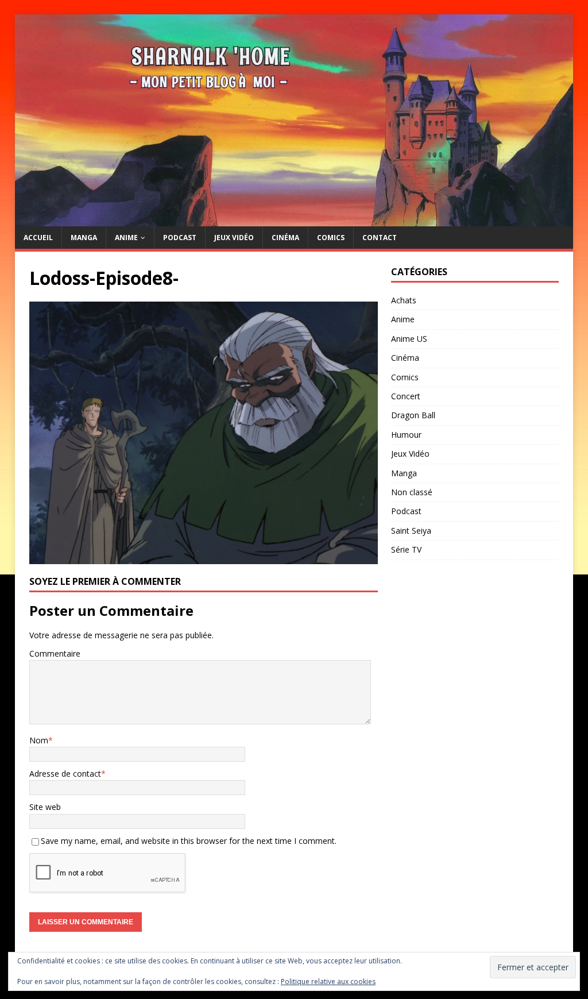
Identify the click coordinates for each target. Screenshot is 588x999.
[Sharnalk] (294, 219)
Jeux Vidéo (234, 237)
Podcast (179, 237)
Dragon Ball (413, 415)
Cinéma (285, 237)
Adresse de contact (65, 773)
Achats (403, 300)
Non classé (411, 492)
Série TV (406, 549)
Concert (405, 396)
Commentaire (54, 653)
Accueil (38, 237)
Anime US (409, 338)
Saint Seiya (411, 530)
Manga (84, 237)
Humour (406, 434)
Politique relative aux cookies (328, 981)
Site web (45, 806)
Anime (126, 237)
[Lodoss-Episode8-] (203, 556)
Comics (331, 237)
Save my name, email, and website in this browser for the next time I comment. (188, 840)
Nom (38, 740)
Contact (379, 237)
